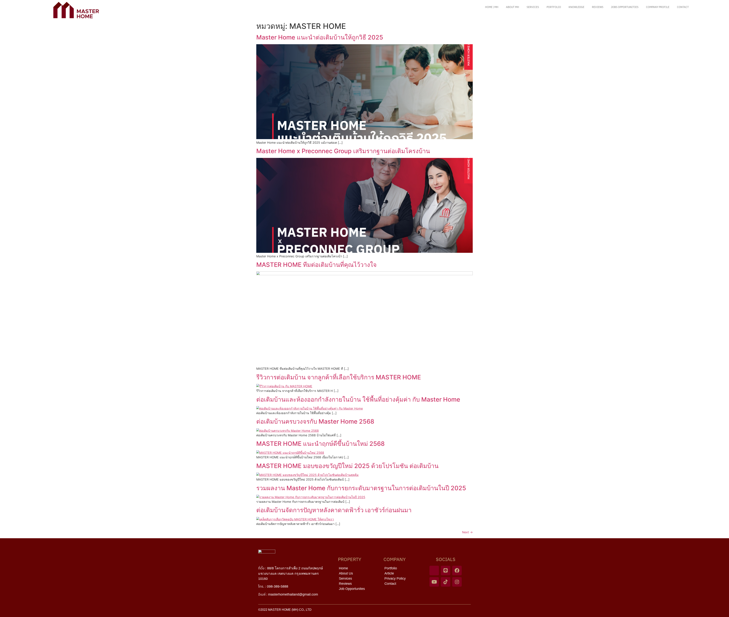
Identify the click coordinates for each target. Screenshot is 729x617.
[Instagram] (457, 582)
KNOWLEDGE (576, 7)
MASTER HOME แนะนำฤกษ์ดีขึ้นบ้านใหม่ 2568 (320, 443)
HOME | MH (491, 7)
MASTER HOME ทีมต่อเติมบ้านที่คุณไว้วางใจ (316, 264)
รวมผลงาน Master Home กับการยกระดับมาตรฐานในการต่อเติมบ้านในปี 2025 (361, 488)
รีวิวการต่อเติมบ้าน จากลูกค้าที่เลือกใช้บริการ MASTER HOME (338, 377)
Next (467, 532)
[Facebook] (457, 570)
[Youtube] (434, 582)
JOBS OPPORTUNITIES (624, 7)
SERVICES (533, 7)
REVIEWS (597, 7)
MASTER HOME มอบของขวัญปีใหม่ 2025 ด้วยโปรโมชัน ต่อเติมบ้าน (347, 466)
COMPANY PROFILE (657, 7)
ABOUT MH (512, 7)
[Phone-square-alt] (434, 570)
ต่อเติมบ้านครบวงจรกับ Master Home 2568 (315, 421)
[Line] (445, 570)
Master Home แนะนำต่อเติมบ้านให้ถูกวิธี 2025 (319, 37)
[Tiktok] (445, 582)
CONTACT (683, 7)
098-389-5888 (277, 586)
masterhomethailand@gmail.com (293, 594)
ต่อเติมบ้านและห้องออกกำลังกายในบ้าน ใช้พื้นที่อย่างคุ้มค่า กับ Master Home (358, 399)
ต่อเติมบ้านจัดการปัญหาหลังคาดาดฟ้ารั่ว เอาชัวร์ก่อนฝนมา (334, 510)
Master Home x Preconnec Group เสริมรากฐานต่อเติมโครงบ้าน (343, 151)
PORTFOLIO (554, 7)
